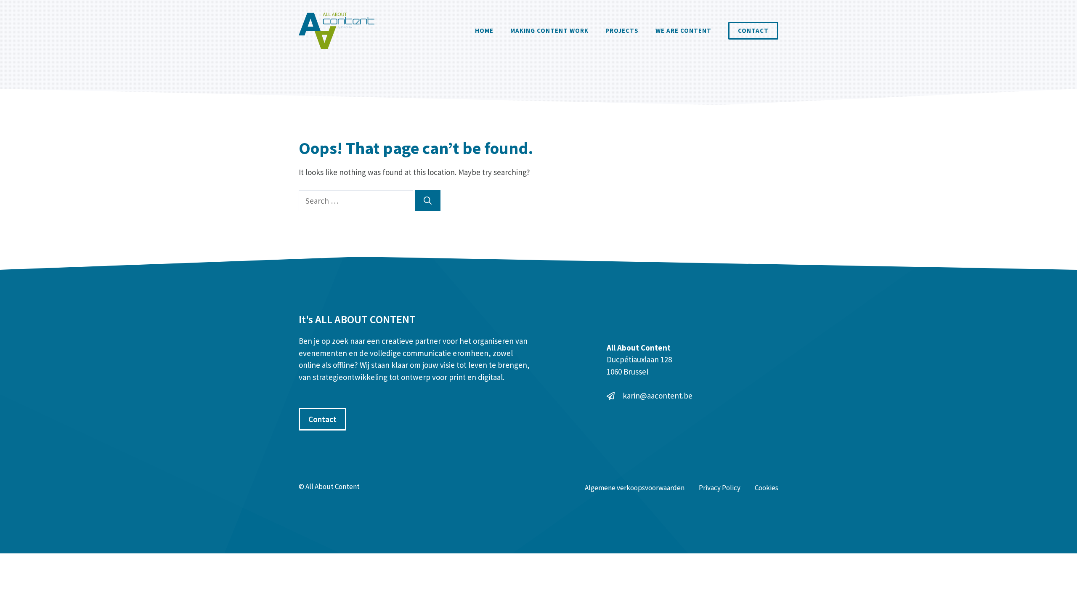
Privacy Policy (719, 487)
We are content (683, 31)
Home (484, 31)
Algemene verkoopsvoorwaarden (634, 487)
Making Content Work (549, 31)
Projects (622, 31)
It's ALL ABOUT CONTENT (357, 319)
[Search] (427, 201)
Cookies (766, 487)
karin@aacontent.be (657, 396)
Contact (753, 31)
